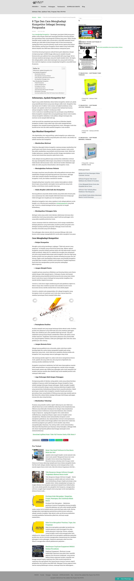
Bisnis (39, 17)
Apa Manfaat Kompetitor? (40, 72)
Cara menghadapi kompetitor (40, 34)
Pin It (66, 440)
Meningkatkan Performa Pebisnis (43, 75)
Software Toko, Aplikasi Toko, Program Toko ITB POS (49, 11)
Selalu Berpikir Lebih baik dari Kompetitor (45, 77)
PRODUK (34, 6)
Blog (83, 6)
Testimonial (61, 6)
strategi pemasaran (62, 203)
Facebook (45, 440)
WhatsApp (59, 440)
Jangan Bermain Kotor (40, 88)
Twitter (52, 440)
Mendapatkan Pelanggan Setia (42, 79)
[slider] (102, 47)
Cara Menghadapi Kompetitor (40, 81)
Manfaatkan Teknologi (40, 91)
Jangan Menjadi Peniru (40, 84)
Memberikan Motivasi (40, 74)
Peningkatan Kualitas (40, 86)
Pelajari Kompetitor (39, 82)
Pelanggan (51, 6)
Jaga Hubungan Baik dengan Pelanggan (44, 89)
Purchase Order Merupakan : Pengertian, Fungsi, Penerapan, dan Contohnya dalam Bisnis (59, 498)
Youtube (43, 6)
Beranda (34, 17)
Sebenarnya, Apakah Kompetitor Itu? (42, 70)
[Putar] (80, 40)
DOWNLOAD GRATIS (73, 6)
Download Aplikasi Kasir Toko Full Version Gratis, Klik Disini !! (49, 93)
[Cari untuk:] (90, 18)
